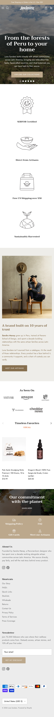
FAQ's (4, 587)
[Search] (9, 8)
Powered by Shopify (25, 708)
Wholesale (6, 600)
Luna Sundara (12, 708)
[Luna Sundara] (27, 8)
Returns (5, 604)
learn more (27, 508)
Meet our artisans (14, 368)
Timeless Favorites (27, 423)
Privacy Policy (8, 612)
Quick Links (7, 591)
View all (27, 427)
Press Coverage (8, 620)
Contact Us (6, 608)
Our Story (6, 583)
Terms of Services (9, 616)
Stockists (5, 595)
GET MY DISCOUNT (14, 660)
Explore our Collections (27, 74)
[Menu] (3, 8)
